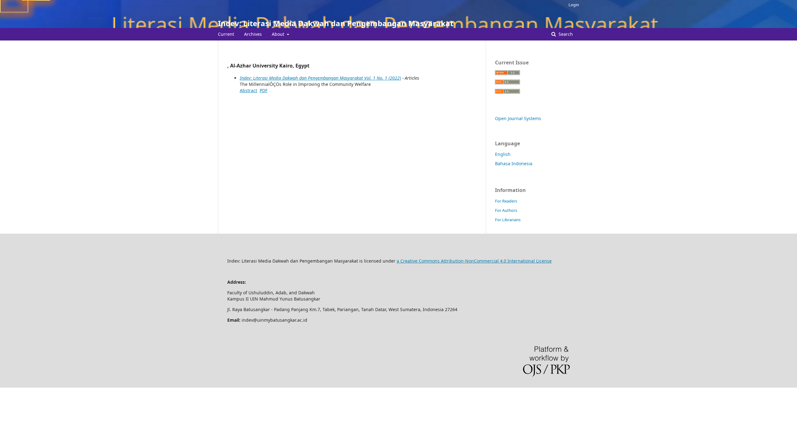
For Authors (506, 210)
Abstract (248, 90)
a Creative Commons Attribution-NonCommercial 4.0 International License (474, 261)
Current (226, 34)
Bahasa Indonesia (513, 163)
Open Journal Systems (518, 118)
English (503, 154)
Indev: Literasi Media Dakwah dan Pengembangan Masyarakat (335, 23)
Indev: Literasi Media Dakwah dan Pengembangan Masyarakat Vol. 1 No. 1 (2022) (320, 78)
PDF (263, 90)
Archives (253, 34)
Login (573, 4)
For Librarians (508, 219)
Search (565, 34)
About (278, 34)
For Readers (506, 201)
